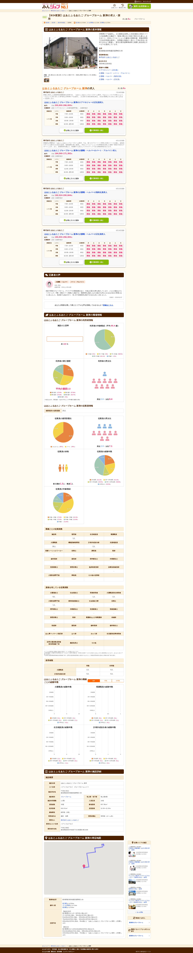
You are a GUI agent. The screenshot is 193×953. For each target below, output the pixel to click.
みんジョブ (45, 10)
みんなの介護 (46, 951)
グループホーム (66, 797)
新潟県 (47, 22)
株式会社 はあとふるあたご (58, 10)
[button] (84, 866)
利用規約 (54, 949)
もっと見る (140, 912)
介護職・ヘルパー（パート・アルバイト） (115, 73)
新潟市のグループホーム (136, 922)
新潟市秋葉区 (61, 22)
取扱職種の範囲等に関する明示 (89, 949)
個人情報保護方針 (63, 949)
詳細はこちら (108, 305)
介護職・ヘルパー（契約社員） (110, 76)
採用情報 (59, 951)
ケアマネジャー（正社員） (109, 70)
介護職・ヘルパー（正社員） (110, 79)
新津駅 (102, 22)
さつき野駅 (90, 22)
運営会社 (53, 951)
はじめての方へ (46, 949)
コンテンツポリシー (68, 951)
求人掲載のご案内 (74, 949)
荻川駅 (78, 22)
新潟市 (53, 22)
